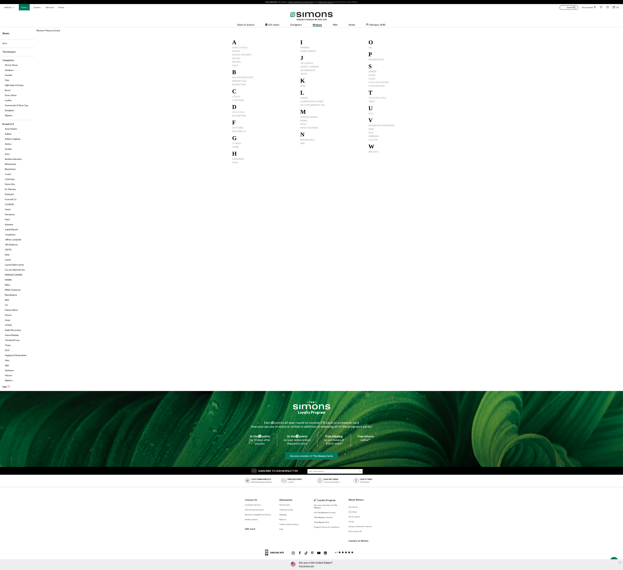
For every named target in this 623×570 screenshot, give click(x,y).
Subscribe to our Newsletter (278, 470)
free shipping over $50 (300, 2)
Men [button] (335, 24)
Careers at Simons (358, 540)
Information (286, 499)
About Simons (356, 499)
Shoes (5, 33)
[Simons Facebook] (299, 553)
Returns (283, 519)
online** (366, 438)
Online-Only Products (289, 524)
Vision (61, 7)
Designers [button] (296, 24)
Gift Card (250, 528)
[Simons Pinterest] (312, 553)
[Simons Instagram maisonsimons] (293, 553)
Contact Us (251, 499)
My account (587, 7)
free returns (325, 2)
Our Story (352, 512)
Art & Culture (354, 516)
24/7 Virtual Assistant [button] (254, 509)
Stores (24, 7)
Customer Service (253, 505)
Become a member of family (311, 455)
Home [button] (351, 24)
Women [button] (317, 24)
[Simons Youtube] (318, 553)
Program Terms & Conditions (327, 527)
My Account (284, 505)
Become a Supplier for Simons (258, 514)
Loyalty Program (311, 412)
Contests (323, 517)
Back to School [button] (245, 24)
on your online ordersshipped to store (297, 439)
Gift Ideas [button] (274, 24)
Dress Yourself (354, 531)
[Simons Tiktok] (306, 553)
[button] (569, 8)
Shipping (283, 514)
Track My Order (286, 509)
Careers (37, 7)
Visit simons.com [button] (306, 566)
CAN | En (8, 7)
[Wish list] (601, 7)
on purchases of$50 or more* (334, 439)
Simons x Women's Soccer (360, 526)
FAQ (281, 529)
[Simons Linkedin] (325, 553)
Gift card (50, 7)
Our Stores (353, 507)
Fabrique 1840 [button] (377, 24)
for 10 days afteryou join (259, 439)
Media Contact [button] (251, 519)
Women (40, 30)
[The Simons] (311, 405)
